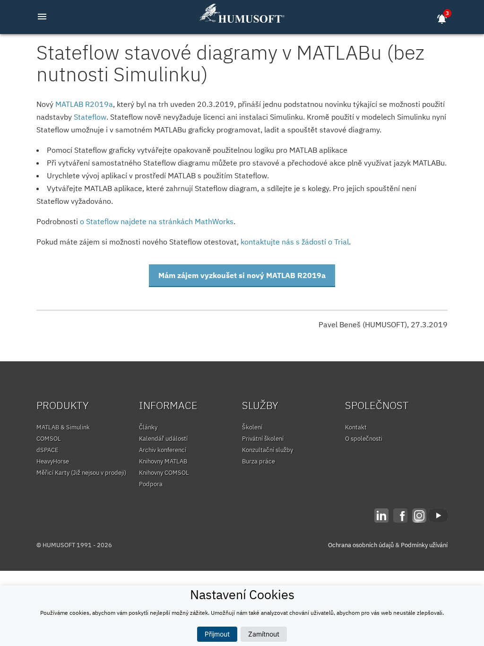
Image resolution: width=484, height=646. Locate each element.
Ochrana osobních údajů (361, 545)
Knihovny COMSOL (164, 473)
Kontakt (356, 427)
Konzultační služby (267, 450)
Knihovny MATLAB (163, 461)
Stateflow (90, 117)
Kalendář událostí (163, 439)
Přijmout (217, 634)
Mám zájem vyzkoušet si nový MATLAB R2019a (242, 275)
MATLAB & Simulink (63, 427)
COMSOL (48, 439)
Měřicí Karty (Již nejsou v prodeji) (81, 473)
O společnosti (363, 439)
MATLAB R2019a (84, 104)
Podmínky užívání (424, 545)
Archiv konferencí (162, 450)
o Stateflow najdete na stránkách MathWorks (156, 221)
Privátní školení (263, 439)
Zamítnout (263, 634)
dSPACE (47, 450)
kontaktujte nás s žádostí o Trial (295, 241)
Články (148, 427)
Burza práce (258, 461)
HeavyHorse (52, 461)
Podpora (151, 484)
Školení (252, 427)
